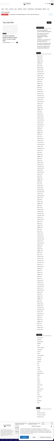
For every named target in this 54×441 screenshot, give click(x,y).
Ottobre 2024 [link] (40, 99)
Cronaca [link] (39, 351)
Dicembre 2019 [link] (40, 213)
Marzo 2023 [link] (39, 136)
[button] (51, 426)
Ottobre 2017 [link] (40, 264)
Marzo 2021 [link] (39, 183)
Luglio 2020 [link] (39, 199)
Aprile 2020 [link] (39, 205)
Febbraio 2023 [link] (40, 138)
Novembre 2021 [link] (40, 168)
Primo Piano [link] (39, 385)
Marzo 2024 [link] (39, 113)
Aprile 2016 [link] (39, 300)
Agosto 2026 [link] (40, 56)
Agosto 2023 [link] (40, 126)
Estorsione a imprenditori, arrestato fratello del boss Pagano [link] (44, 31)
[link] (52, 1)
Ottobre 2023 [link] (40, 122)
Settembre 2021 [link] (40, 172)
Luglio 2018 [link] (39, 246)
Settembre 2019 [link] (40, 219)
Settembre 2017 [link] (40, 266)
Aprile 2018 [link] (39, 252)
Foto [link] (38, 365)
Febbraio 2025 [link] (40, 91)
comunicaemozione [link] (6, 42)
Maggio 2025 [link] (40, 85)
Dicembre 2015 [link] (40, 307)
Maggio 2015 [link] (40, 321)
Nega (34, 437)
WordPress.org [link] (40, 416)
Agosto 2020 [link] (40, 197)
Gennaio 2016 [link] (40, 305)
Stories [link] (38, 394)
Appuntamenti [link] (40, 341)
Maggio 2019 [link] (40, 227)
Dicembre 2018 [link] (40, 237)
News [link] (38, 377)
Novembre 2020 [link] (40, 191)
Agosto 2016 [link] (40, 292)
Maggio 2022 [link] (40, 156)
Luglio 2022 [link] (39, 152)
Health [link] (38, 369)
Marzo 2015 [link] (39, 325)
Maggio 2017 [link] (40, 274)
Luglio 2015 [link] (39, 317)
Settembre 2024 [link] (40, 101)
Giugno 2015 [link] (40, 319)
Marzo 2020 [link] (39, 207)
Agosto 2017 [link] (40, 268)
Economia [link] (39, 357)
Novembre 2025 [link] (40, 73)
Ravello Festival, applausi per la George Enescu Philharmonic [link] (43, 47)
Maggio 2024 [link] (40, 109)
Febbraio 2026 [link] (40, 67)
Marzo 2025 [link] (39, 89)
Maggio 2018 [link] (40, 250)
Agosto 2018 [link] (40, 244)
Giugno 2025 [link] (40, 83)
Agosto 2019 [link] (40, 221)
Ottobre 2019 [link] (40, 217)
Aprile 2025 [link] (39, 87)
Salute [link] (38, 386)
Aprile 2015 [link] (39, 323)
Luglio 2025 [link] (39, 81)
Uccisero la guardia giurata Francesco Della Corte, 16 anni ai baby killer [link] (10, 38)
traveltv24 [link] (39, 400)
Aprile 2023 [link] (39, 134)
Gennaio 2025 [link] (40, 93)
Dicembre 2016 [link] (40, 284)
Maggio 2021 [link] (40, 180)
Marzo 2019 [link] (39, 231)
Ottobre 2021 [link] (40, 170)
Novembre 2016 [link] (40, 286)
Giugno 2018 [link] (40, 248)
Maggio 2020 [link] (40, 203)
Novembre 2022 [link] (40, 144)
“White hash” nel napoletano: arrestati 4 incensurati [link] (20, 14)
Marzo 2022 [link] (39, 160)
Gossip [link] (38, 367)
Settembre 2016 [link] (40, 290)
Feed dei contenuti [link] (41, 412)
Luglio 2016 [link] (39, 294)
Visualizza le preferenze (45, 437)
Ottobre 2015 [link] (40, 311)
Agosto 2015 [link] (40, 315)
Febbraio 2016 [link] (40, 303)
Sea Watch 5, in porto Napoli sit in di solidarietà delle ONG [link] (44, 40)
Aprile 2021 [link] (39, 181)
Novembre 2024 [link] (40, 97)
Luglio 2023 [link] (39, 128)
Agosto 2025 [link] (40, 79)
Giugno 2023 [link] (40, 130)
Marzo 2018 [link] (39, 254)
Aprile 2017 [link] (39, 276)
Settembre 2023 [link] (40, 124)
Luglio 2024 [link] (39, 105)
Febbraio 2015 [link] (40, 327)
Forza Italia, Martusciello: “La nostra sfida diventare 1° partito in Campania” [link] (34, 424)
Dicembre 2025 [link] (40, 71)
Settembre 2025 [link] (40, 77)
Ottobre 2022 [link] (40, 146)
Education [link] (39, 359)
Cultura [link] (38, 353)
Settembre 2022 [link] (40, 148)
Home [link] (4, 20)
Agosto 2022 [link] (40, 150)
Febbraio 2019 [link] (40, 233)
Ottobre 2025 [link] (40, 75)
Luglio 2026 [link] (39, 58)
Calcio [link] (38, 345)
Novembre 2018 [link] (40, 239)
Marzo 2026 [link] (39, 65)
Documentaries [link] (40, 355)
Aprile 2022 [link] (39, 158)
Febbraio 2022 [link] (40, 162)
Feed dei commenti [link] (41, 414)
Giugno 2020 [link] (40, 201)
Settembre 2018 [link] (40, 242)
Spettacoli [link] (39, 390)
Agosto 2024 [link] (40, 103)
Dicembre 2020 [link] (40, 189)
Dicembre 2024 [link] (40, 95)
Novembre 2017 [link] (40, 262)
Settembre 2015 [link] (40, 313)
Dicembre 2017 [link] (40, 260)
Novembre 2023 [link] (40, 121)
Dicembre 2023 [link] (40, 119)
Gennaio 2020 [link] (40, 211)
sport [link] (38, 392)
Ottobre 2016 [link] (40, 288)
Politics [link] (38, 383)
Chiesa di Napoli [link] (40, 347)
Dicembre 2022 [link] (40, 142)
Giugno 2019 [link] (40, 225)
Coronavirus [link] (39, 349)
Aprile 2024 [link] (39, 111)
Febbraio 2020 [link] (40, 209)
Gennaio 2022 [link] (40, 164)
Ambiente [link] (39, 339)
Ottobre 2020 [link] (40, 193)
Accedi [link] (38, 410)
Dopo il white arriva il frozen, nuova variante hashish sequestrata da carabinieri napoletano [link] (43, 35)
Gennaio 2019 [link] (40, 235)
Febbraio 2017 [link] (40, 280)
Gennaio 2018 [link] (40, 258)
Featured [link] (39, 361)
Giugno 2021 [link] (40, 178)
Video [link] (38, 402)
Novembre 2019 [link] (40, 215)
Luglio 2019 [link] (39, 223)
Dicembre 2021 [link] (40, 166)
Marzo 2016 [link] (39, 302)
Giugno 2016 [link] (40, 296)
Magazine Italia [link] (40, 373)
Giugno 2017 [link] (40, 272)
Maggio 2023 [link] (40, 132)
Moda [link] (38, 375)
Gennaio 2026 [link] (40, 69)
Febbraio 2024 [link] (40, 115)
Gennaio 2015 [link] (40, 329)
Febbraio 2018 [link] (40, 256)
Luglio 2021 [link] (39, 176)
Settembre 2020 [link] (40, 195)
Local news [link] (39, 371)
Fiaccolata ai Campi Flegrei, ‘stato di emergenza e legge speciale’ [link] (44, 44)
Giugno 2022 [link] (40, 154)
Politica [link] (38, 381)
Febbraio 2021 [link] (40, 185)
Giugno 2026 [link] (40, 60)
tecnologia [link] (39, 396)
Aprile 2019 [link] (39, 229)
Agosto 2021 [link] (40, 174)
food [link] (38, 363)
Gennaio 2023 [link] (40, 140)
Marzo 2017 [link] (39, 278)
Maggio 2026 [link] (40, 61)
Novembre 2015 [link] (40, 309)
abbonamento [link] (40, 337)
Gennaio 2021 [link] (40, 187)
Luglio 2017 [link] (39, 270)
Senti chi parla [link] (40, 388)
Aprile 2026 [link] (39, 63)
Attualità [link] (4, 33)
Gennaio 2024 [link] (40, 117)
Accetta (24, 437)
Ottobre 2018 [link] (40, 241)
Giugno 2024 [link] (40, 107)
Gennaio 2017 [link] (40, 282)
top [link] (38, 398)
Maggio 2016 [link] (40, 298)
